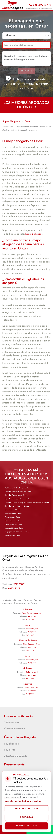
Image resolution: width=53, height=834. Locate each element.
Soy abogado (11, 744)
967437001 (32, 675)
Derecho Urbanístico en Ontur (17, 506)
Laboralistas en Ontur (14, 524)
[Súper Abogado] (12, 5)
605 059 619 (42, 5)
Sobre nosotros (12, 722)
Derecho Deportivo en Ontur (16, 495)
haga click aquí (33, 234)
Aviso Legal (49, 8)
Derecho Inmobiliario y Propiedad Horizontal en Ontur (27, 503)
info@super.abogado (15, 756)
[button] (45, 36)
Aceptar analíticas (26, 826)
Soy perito (9, 750)
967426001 (32, 663)
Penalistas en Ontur (13, 535)
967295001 (32, 632)
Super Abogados (11, 121)
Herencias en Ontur (12, 521)
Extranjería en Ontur (13, 513)
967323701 (32, 616)
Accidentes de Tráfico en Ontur (17, 488)
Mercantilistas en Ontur (14, 528)
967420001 (32, 691)
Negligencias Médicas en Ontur (17, 532)
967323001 (19, 584)
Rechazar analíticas (26, 809)
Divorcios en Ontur (12, 510)
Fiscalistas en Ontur (13, 517)
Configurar (26, 817)
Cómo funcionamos (14, 728)
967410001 (32, 647)
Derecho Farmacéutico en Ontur (17, 499)
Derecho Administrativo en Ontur (18, 492)
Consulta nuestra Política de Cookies (23, 801)
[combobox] (23, 36)
